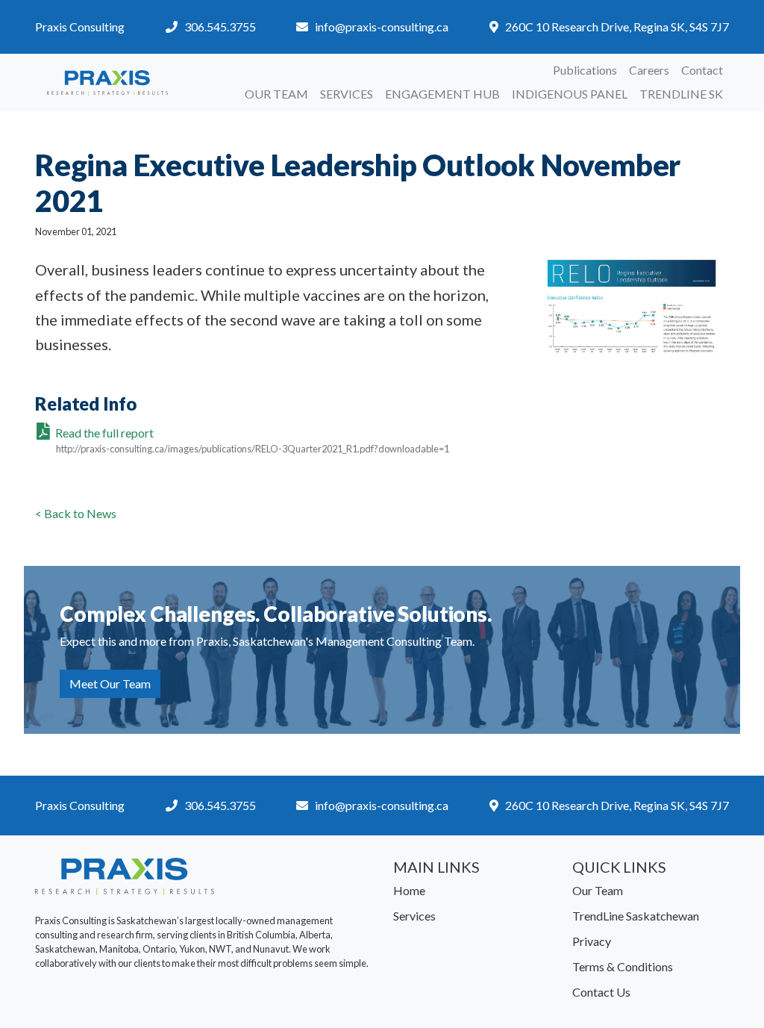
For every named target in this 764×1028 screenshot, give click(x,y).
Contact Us (601, 992)
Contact (702, 70)
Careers (649, 70)
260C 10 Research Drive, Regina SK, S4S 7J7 (617, 26)
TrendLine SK (681, 94)
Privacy (591, 941)
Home (409, 890)
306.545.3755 (220, 26)
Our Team (276, 94)
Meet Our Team (110, 683)
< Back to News (75, 513)
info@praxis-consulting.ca (381, 26)
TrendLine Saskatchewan (635, 916)
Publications (585, 70)
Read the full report (252, 440)
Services (346, 94)
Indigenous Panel (569, 94)
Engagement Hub (442, 94)
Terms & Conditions (622, 966)
